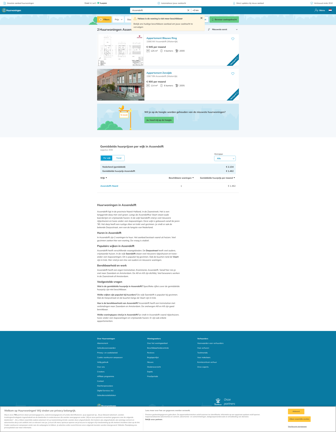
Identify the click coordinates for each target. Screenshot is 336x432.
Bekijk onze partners (153, 419)
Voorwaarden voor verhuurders (210, 343)
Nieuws (150, 362)
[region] (168, 419)
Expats (150, 371)
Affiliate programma (105, 376)
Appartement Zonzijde (159, 72)
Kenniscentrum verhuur (207, 362)
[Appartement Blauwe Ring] (120, 50)
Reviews (150, 352)
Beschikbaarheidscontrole (158, 348)
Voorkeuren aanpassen (297, 426)
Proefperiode (152, 376)
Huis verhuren (203, 348)
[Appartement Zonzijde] (120, 85)
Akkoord (296, 411)
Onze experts (203, 367)
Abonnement (102, 343)
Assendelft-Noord (109, 186)
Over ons (101, 367)
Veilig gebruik (102, 362)
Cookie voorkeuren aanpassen (110, 357)
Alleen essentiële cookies (299, 419)
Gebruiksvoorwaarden (106, 348)
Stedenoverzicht (154, 367)
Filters (106, 19)
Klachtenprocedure (105, 386)
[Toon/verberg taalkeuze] (330, 10)
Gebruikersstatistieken (106, 395)
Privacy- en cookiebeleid (107, 352)
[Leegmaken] (188, 10)
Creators (100, 371)
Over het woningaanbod (157, 343)
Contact (100, 381)
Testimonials (202, 352)
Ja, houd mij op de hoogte (159, 120)
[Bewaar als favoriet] (233, 39)
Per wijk (107, 158)
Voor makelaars (203, 357)
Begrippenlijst (153, 357)
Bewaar (226, 19)
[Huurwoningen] (11, 10)
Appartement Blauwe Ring (161, 38)
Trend (118, 158)
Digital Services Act (105, 390)
